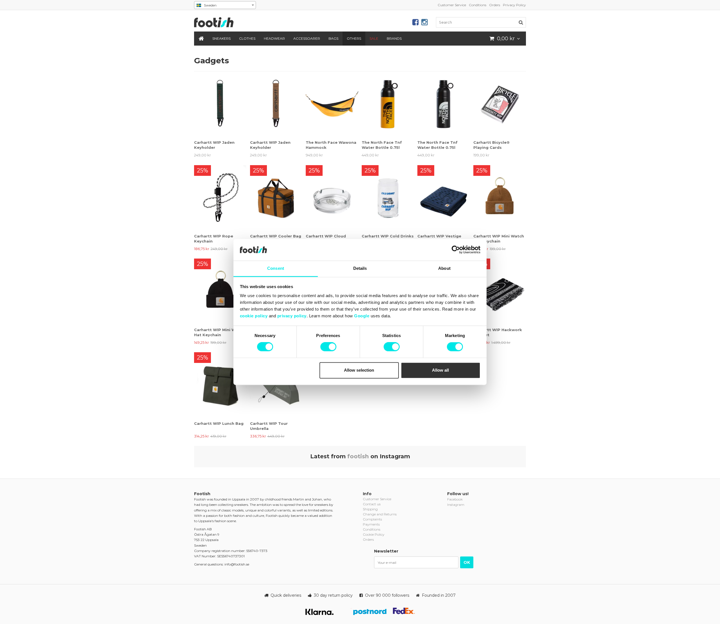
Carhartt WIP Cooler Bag (275, 236)
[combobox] (225, 5)
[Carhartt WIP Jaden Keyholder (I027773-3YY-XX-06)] (276, 104)
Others (354, 38)
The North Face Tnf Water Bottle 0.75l (382, 145)
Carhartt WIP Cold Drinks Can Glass (388, 238)
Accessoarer (306, 38)
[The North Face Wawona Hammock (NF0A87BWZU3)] (332, 104)
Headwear (274, 38)
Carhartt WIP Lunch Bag (219, 423)
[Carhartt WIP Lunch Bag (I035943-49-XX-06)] (220, 385)
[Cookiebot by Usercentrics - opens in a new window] (455, 250)
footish (358, 456)
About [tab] (444, 268)
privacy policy (292, 315)
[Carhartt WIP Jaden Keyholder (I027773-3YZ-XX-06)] (220, 104)
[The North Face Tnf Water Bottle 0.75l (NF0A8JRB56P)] (388, 104)
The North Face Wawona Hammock (331, 145)
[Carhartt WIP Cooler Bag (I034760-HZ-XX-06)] (276, 198)
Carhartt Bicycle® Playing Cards (491, 145)
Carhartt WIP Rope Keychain (213, 238)
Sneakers (221, 38)
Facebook (455, 499)
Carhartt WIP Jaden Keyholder (214, 145)
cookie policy (254, 315)
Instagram (455, 504)
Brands (394, 38)
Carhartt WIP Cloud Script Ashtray (326, 238)
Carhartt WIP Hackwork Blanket (497, 332)
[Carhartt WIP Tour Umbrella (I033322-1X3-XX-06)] (276, 385)
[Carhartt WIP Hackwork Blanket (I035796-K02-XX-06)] (499, 291)
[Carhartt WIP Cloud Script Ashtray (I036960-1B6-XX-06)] (332, 198)
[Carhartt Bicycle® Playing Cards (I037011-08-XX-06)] (499, 104)
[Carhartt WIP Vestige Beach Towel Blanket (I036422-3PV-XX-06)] (443, 198)
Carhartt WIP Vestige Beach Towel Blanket (439, 238)
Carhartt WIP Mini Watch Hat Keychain (498, 238)
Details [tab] (360, 268)
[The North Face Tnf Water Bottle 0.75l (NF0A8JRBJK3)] (443, 104)
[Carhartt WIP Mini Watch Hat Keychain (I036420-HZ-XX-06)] (499, 198)
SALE (374, 38)
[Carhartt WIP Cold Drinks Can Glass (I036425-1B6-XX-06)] (388, 198)
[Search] (521, 22)
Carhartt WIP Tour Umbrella (269, 426)
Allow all (440, 370)
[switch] (328, 346)
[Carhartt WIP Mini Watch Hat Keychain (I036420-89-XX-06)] (220, 291)
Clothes (247, 38)
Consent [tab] (275, 268)
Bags (333, 38)
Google (361, 315)
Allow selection (359, 370)
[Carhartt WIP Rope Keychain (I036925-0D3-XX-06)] (220, 198)
